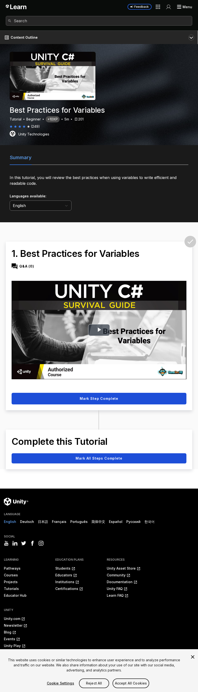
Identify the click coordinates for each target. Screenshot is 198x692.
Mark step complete (99, 398)
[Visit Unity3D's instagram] (41, 543)
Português (79, 522)
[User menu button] (168, 6)
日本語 (43, 522)
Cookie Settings (60, 683)
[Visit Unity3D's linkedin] (15, 543)
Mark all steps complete (99, 458)
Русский (133, 522)
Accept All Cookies (131, 683)
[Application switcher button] (158, 6)
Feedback (141, 6)
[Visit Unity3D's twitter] (23, 543)
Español (115, 522)
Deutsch (27, 522)
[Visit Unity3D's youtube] (6, 543)
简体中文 (98, 522)
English (10, 522)
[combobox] (99, 21)
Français (59, 522)
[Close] (193, 657)
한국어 (149, 522)
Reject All (94, 683)
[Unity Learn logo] (16, 7)
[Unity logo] (16, 501)
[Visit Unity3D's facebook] (32, 543)
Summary (21, 157)
